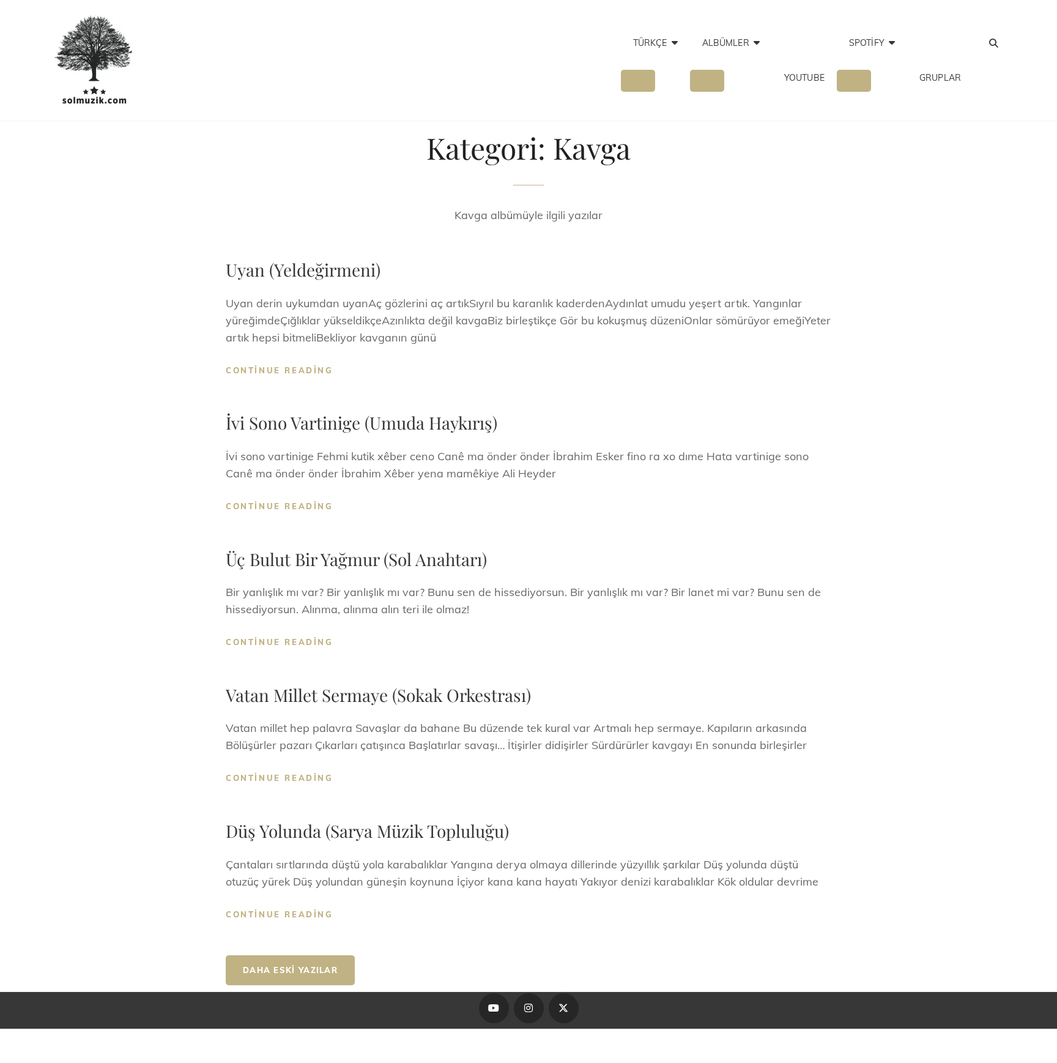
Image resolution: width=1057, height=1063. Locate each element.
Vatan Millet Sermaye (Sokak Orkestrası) (378, 695)
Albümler (725, 42)
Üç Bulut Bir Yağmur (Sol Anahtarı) (356, 559)
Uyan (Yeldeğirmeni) (303, 269)
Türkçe (650, 42)
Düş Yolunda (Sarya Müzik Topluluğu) (367, 830)
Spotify (867, 42)
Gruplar (940, 77)
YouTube (804, 77)
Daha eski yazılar (290, 970)
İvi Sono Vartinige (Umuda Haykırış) (361, 422)
